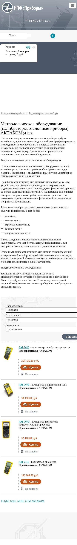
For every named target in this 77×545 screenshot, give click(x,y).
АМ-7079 (24, 421)
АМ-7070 (24, 384)
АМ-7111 (24, 461)
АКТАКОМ (37, 501)
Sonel (13, 501)
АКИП (20, 501)
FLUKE (5, 501)
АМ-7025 (24, 347)
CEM (28, 501)
